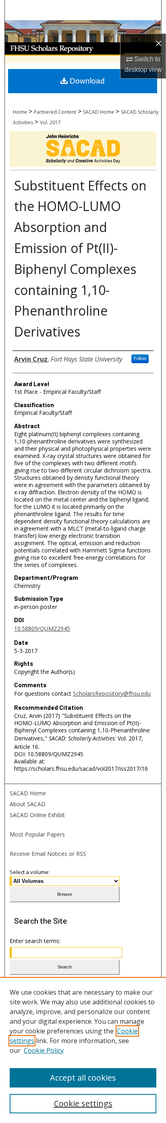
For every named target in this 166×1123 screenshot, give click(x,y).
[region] (83, 1050)
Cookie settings (83, 1103)
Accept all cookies (83, 1077)
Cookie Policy (44, 1050)
